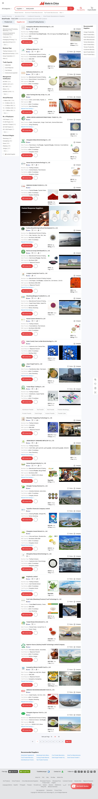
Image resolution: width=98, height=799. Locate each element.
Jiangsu (6, 148)
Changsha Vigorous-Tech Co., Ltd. (36, 712)
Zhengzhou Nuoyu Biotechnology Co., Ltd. (39, 554)
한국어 (70, 785)
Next (67, 741)
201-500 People (8, 127)
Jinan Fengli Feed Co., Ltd (34, 364)
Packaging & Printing (10, 39)
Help (47, 777)
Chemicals (7, 37)
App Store (13, 771)
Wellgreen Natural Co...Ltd (34, 49)
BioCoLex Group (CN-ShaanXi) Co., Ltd (38, 251)
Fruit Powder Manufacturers (58, 755)
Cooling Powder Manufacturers (43, 757)
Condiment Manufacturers (90, 49)
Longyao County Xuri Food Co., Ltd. (37, 273)
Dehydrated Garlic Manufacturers (43, 755)
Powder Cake (62, 413)
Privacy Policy (58, 790)
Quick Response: (25, 147)
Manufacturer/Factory (10, 53)
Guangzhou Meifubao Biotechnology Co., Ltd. (40, 26)
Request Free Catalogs (27, 108)
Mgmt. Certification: (26, 61)
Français (29, 785)
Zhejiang (6, 146)
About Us (37, 777)
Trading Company (9, 51)
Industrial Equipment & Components (9, 33)
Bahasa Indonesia (52, 786)
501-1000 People (8, 129)
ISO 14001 (7, 86)
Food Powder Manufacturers (28, 757)
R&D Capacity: (24, 36)
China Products (16, 781)
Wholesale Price (56, 781)
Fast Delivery (8, 70)
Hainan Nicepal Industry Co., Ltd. (36, 463)
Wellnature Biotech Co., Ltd (34, 72)
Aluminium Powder (27, 409)
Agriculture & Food (9, 42)
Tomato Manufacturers (90, 42)
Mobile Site (60, 777)
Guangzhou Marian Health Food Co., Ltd (38, 667)
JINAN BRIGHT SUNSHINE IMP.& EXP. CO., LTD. (40, 440)
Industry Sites (77, 781)
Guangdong (7, 141)
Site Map (53, 777)
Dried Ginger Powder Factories (58, 757)
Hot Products (6, 781)
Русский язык (37, 785)
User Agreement (40, 790)
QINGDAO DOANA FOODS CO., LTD (36, 185)
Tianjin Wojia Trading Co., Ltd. (35, 386)
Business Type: (25, 31)
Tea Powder (40, 409)
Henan (6, 143)
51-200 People (8, 122)
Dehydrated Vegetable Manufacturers (28, 755)
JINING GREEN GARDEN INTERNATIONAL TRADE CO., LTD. (44, 117)
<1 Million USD (8, 100)
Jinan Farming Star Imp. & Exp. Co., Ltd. (38, 94)
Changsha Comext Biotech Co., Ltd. (37, 531)
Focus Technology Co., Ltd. (50, 792)
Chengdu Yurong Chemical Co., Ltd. (37, 486)
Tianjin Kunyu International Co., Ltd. (37, 622)
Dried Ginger (38, 413)
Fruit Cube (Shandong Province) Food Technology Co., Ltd (43, 599)
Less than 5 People (9, 124)
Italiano (45, 785)
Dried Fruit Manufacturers (73, 755)
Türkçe (91, 785)
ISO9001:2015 (8, 84)
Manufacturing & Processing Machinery (10, 29)
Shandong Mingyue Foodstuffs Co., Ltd (38, 296)
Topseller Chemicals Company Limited (38, 508)
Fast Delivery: (24, 38)
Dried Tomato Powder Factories (74, 757)
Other (5, 58)
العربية (64, 785)
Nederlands (58, 785)
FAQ (43, 777)
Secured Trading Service (36, 22)
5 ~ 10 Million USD (9, 103)
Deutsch (51, 785)
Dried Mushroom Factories (28, 760)
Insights (54, 782)
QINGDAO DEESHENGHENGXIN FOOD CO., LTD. (40, 690)
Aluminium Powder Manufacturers (34, 12)
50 (59, 736)
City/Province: (24, 106)
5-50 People (8, 119)
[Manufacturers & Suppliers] (49, 3)
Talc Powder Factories (42, 760)
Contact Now (28, 42)
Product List (8, 22)
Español (16, 785)
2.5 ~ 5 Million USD (9, 110)
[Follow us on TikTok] (79, 771)
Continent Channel (67, 781)
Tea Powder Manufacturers (51, 12)
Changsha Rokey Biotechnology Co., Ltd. (38, 140)
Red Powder (50, 409)
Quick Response (9, 67)
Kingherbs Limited (32, 576)
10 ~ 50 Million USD (9, 108)
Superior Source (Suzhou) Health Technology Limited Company (45, 644)
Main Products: (25, 34)
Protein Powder (26, 413)
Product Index (46, 782)
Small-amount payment (11, 73)
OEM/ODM (8, 65)
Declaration (49, 790)
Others (6, 89)
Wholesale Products (45, 781)
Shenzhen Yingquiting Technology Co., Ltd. (39, 418)
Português (22, 785)
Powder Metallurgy (63, 409)
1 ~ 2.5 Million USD (9, 105)
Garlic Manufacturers (89, 39)
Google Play (24, 771)
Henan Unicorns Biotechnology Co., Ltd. (38, 162)
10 (51, 736)
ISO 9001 (7, 81)
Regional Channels (88, 781)
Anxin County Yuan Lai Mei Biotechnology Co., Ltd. (41, 341)
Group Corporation (9, 56)
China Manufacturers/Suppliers (30, 781)
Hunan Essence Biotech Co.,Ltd (35, 318)
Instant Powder (50, 413)
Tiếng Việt (43, 786)
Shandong (7, 138)
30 (55, 736)
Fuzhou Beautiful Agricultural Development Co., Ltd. (42, 228)
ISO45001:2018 (8, 91)
